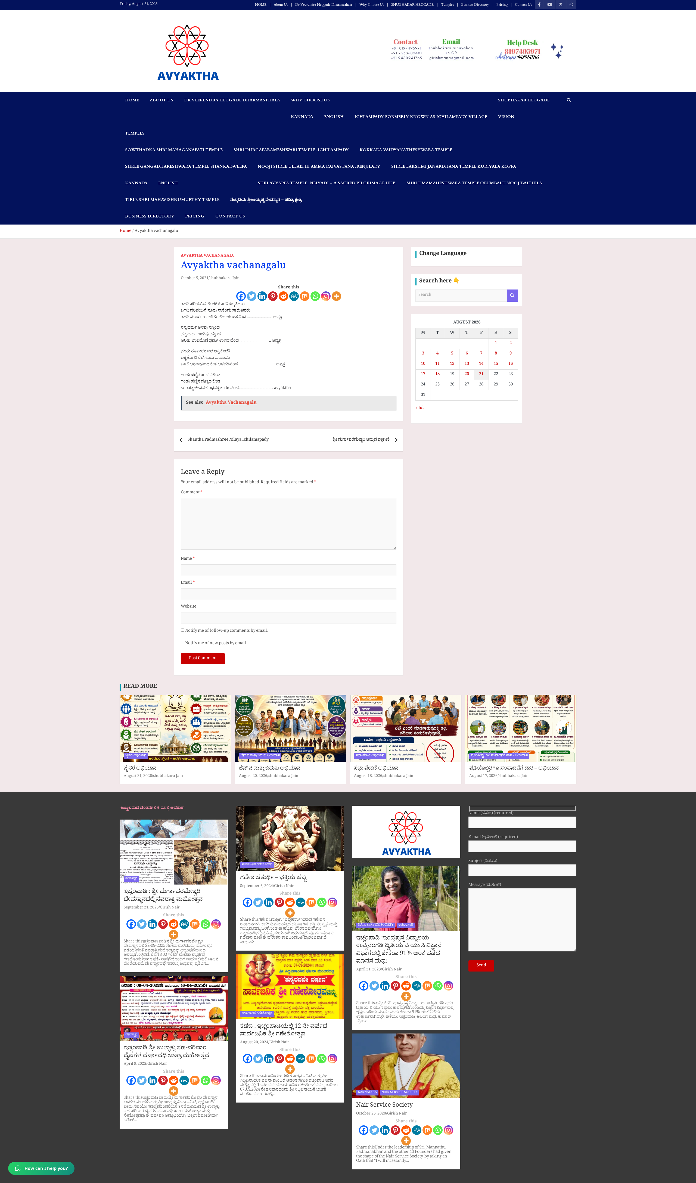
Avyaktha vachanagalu (201, 450)
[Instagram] (326, 296)
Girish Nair (170, 987)
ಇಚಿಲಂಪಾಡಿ (406, 1004)
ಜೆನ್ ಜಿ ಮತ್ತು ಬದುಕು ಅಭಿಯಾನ (260, 835)
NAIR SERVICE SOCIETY (376, 1004)
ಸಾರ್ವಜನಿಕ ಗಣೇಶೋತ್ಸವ (257, 944)
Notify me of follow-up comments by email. (226, 710)
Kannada (302, 116)
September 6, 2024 (256, 966)
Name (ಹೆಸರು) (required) (491, 893)
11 (437, 364)
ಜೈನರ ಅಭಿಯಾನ (135, 835)
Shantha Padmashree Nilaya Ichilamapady (228, 519)
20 (467, 374)
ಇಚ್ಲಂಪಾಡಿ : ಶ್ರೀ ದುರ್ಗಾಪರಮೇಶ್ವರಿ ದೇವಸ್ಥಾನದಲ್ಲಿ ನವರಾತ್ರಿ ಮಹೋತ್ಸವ (163, 975)
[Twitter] (251, 296)
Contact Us (523, 4)
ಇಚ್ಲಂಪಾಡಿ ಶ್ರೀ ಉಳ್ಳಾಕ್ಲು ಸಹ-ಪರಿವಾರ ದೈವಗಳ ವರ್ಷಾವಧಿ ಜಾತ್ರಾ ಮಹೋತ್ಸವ (166, 1132)
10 (423, 364)
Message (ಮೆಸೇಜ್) (484, 965)
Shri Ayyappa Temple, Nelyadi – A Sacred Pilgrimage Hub (327, 183)
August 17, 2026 (483, 855)
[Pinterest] (273, 296)
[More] (336, 296)
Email (188, 662)
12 (452, 364)
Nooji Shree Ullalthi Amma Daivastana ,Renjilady (319, 166)
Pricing (502, 4)
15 (496, 364)
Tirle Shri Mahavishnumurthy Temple (172, 199)
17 (423, 374)
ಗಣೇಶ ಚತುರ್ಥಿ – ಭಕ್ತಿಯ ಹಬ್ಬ (273, 958)
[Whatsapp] (315, 296)
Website (188, 686)
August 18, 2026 (368, 855)
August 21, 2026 (138, 855)
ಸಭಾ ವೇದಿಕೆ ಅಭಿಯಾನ (370, 835)
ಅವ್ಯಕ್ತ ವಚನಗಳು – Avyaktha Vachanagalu (216, 427)
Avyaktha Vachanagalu (214, 403)
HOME (260, 4)
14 (481, 364)
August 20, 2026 (253, 855)
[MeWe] (294, 296)
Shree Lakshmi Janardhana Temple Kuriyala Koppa (453, 166)
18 (437, 374)
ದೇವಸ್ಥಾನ (131, 958)
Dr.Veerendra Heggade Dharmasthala (323, 4)
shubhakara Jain (225, 279)
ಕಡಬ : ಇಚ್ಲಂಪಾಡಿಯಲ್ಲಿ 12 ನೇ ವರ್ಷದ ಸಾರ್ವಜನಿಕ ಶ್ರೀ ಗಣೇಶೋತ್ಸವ (283, 1110)
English (334, 116)
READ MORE (140, 766)
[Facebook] (241, 296)
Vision (506, 116)
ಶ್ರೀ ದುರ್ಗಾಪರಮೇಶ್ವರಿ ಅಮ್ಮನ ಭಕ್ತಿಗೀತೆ (361, 519)
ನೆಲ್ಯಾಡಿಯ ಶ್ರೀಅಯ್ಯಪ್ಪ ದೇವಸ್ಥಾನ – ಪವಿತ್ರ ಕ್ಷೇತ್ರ (266, 199)
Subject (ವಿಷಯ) (482, 941)
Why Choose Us (371, 4)
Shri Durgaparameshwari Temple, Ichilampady (291, 149)
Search (512, 295)
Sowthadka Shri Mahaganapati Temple (174, 149)
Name (188, 638)
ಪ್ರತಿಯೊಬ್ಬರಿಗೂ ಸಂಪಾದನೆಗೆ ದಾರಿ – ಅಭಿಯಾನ (514, 848)
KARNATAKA (367, 1172)
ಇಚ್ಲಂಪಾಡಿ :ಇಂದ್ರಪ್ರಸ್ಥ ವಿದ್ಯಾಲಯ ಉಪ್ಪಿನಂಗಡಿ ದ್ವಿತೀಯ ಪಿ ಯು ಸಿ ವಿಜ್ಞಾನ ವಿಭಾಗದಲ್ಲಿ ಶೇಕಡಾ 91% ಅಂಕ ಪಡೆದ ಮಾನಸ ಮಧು (399, 1029)
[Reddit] (283, 296)
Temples (447, 4)
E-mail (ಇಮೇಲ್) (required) (493, 917)
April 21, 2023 (368, 1049)
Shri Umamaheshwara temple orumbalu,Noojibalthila (474, 183)
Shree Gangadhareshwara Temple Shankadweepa (186, 166)
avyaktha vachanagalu (208, 256)
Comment (191, 572)
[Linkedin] (262, 296)
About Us (281, 4)
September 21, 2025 (141, 987)
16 (510, 364)
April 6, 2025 (135, 1143)
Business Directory (475, 4)
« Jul (419, 408)
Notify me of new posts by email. (216, 723)
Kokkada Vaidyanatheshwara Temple (406, 149)
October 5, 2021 (195, 279)
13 (467, 364)
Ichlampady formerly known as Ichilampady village (421, 116)
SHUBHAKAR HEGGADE (412, 4)
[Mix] (304, 296)
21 (481, 374)
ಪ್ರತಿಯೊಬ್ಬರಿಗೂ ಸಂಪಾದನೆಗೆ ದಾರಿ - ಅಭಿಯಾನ (499, 835)
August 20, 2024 (254, 1122)
